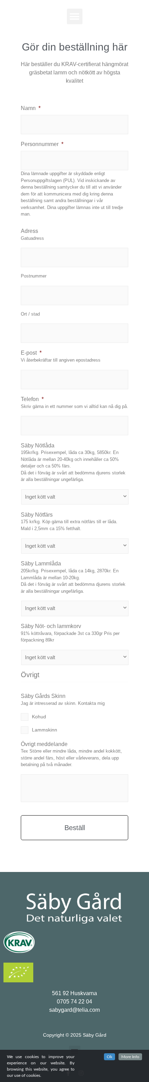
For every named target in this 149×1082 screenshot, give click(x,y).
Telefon (32, 399)
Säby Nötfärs (37, 515)
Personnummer (42, 144)
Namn (31, 108)
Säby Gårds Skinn (43, 696)
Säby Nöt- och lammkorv (51, 626)
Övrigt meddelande (44, 744)
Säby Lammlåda (41, 563)
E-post (31, 353)
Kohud (39, 716)
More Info (130, 1057)
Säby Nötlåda (37, 445)
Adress (29, 231)
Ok (109, 1057)
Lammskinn (44, 730)
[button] (74, 16)
